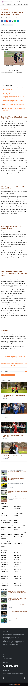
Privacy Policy (6, 656)
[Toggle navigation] (26, 2)
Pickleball (2, 4)
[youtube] (12, 666)
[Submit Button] (23, 678)
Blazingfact (17, 684)
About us (5, 651)
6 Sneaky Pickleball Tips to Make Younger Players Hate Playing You (17, 599)
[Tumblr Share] (12, 21)
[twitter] (15, 666)
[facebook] (16, 1)
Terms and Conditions (7, 658)
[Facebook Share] (2, 21)
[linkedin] (17, 666)
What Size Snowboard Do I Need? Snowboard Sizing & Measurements (15, 485)
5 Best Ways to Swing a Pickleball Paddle (17, 498)
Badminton (20, 4)
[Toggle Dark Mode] (22, 2)
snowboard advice (13, 470)
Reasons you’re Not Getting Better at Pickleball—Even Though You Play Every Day (17, 592)
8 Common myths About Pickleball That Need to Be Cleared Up (16, 605)
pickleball (11, 496)
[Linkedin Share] (10, 21)
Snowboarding (9, 4)
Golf (8, 476)
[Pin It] (7, 21)
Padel (15, 4)
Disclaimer (5, 654)
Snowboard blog (20, 470)
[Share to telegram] (18, 21)
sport (15, 496)
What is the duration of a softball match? (13, 416)
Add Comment (9, 374)
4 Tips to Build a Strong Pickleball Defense (17, 611)
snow (9, 470)
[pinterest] (20, 1)
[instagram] (18, 1)
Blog (8, 496)
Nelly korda (12, 476)
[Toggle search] (24, 1)
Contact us (5, 652)
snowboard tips (19, 490)
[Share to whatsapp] (15, 21)
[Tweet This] (5, 21)
